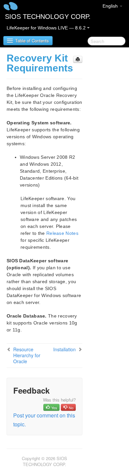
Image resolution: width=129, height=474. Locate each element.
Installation (64, 349)
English (111, 6)
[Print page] (77, 59)
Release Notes (62, 233)
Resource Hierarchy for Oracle (26, 355)
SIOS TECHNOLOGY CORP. (48, 16)
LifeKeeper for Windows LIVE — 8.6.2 (47, 27)
